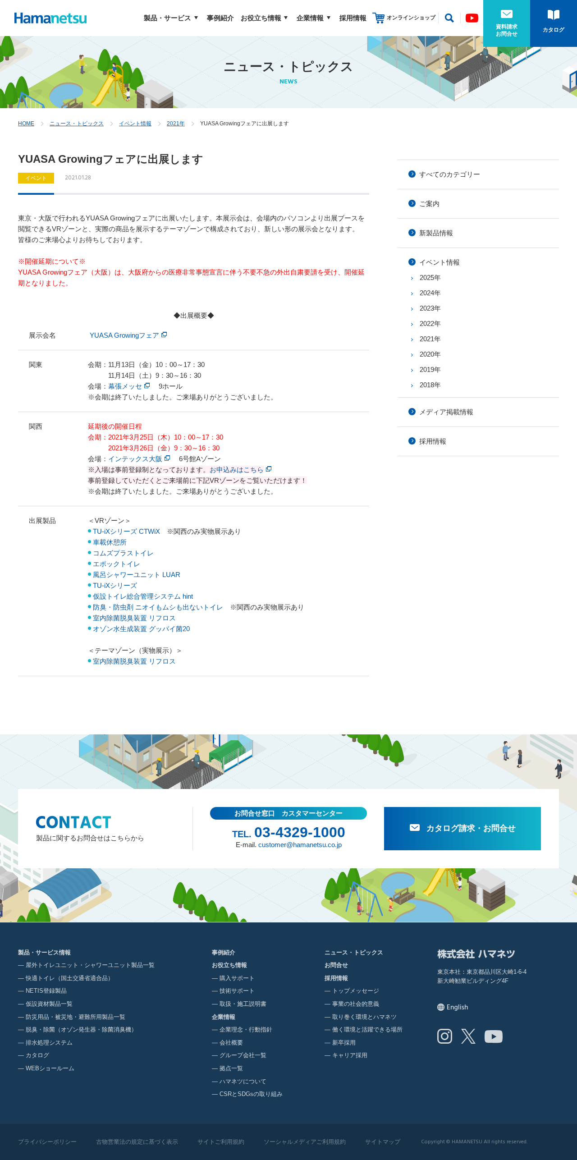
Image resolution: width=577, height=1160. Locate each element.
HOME (26, 123)
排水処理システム (49, 1042)
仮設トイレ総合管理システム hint (143, 596)
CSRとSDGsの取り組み (251, 1094)
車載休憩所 (110, 542)
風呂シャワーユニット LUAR (136, 574)
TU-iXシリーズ (115, 585)
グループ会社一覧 (243, 1055)
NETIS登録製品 (46, 990)
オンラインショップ (411, 17)
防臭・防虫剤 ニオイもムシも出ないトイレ (158, 607)
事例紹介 (220, 18)
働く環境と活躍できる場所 (367, 1029)
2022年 (430, 323)
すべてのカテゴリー (449, 174)
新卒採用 (344, 1042)
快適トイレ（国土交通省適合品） (70, 978)
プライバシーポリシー (47, 1141)
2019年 (430, 369)
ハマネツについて (243, 1081)
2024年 (430, 293)
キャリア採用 (349, 1055)
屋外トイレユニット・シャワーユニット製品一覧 (90, 965)
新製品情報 (436, 233)
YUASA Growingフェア (124, 335)
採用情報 (352, 18)
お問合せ (336, 965)
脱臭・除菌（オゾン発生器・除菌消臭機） (81, 1029)
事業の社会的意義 (355, 1003)
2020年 (430, 354)
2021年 (176, 123)
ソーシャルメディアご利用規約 (305, 1141)
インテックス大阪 (135, 459)
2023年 (430, 308)
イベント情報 (135, 123)
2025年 (430, 277)
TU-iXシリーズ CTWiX (126, 531)
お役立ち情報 (261, 18)
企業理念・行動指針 (246, 1029)
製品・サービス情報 (44, 952)
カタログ (553, 30)
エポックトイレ (116, 564)
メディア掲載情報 (446, 412)
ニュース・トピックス (77, 123)
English (457, 1007)
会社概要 (231, 1042)
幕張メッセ (125, 386)
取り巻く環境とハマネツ (364, 1016)
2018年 (430, 385)
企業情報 (310, 18)
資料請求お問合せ (506, 30)
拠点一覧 (231, 1068)
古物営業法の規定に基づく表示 (137, 1141)
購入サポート (237, 978)
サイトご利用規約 (220, 1141)
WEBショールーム (50, 1068)
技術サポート (237, 990)
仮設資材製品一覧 (49, 1003)
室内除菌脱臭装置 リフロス (134, 618)
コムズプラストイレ (123, 553)
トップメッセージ (355, 990)
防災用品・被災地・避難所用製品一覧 (75, 1016)
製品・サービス (167, 18)
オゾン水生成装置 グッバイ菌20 (141, 629)
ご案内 (429, 203)
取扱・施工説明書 (243, 1003)
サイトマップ (382, 1141)
